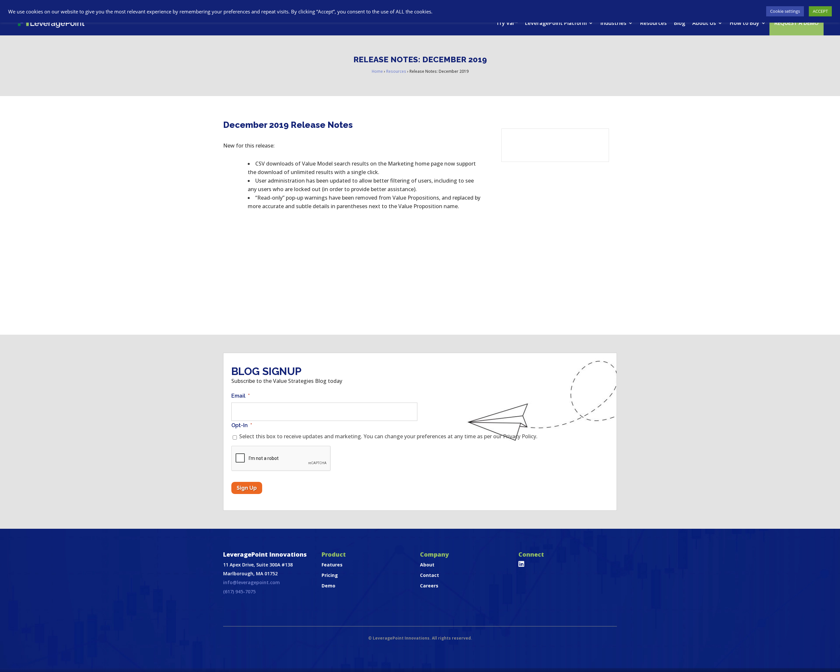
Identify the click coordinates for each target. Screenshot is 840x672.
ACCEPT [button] (820, 11)
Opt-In (241, 425)
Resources (653, 23)
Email (240, 396)
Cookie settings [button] (785, 11)
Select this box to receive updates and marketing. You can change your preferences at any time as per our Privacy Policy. (388, 436)
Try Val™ (507, 23)
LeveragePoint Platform (556, 23)
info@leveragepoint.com (251, 582)
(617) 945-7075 (239, 591)
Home (377, 71)
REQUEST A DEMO (796, 23)
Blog (679, 23)
